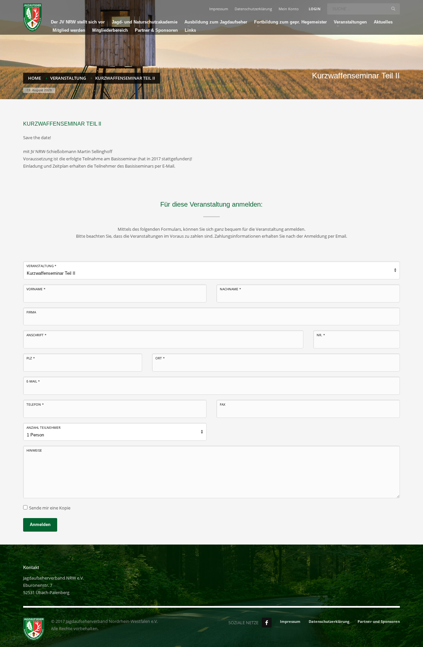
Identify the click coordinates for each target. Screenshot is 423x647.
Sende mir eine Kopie (49, 508)
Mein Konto (289, 8)
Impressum (218, 8)
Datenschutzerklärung (253, 8)
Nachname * (230, 289)
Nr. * (321, 335)
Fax (222, 404)
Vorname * (36, 289)
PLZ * (30, 358)
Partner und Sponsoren (379, 621)
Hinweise (34, 450)
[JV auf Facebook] (267, 622)
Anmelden (40, 524)
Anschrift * (36, 335)
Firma (31, 312)
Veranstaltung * (41, 265)
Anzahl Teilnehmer (43, 427)
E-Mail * (33, 381)
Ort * (160, 358)
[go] (393, 8)
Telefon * (35, 404)
